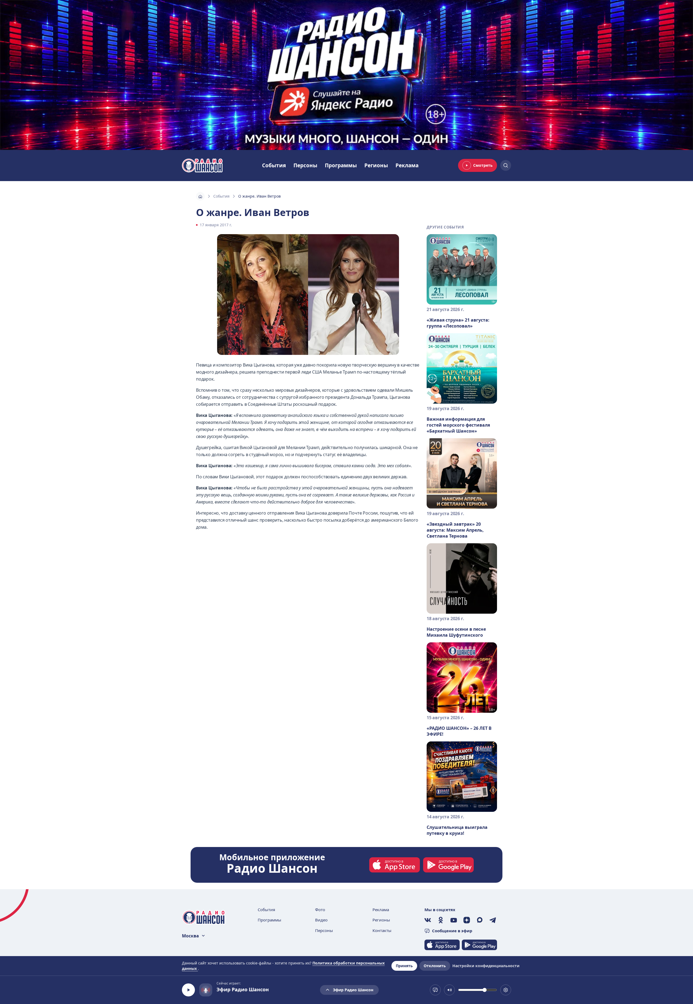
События (274, 165)
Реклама (407, 165)
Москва (190, 936)
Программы (341, 165)
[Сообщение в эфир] (435, 990)
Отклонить (435, 965)
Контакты (381, 930)
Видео (321, 920)
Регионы (376, 165)
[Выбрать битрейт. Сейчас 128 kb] (505, 990)
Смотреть (483, 165)
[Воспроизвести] (188, 989)
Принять (404, 965)
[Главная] (200, 196)
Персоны (305, 165)
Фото (320, 909)
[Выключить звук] (449, 990)
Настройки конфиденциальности (485, 965)
